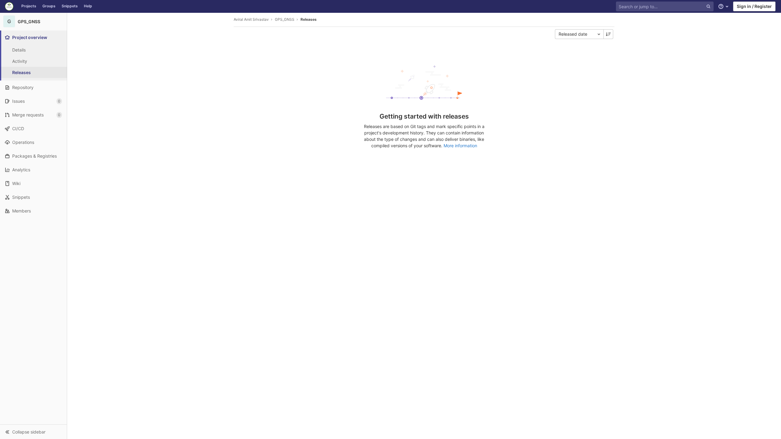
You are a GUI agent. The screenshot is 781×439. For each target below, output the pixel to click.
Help (88, 6)
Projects (28, 6)
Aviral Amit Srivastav (251, 19)
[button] (33, 431)
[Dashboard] (9, 6)
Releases (309, 19)
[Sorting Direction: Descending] (608, 34)
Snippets (70, 6)
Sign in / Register (754, 6)
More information (460, 145)
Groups (49, 6)
